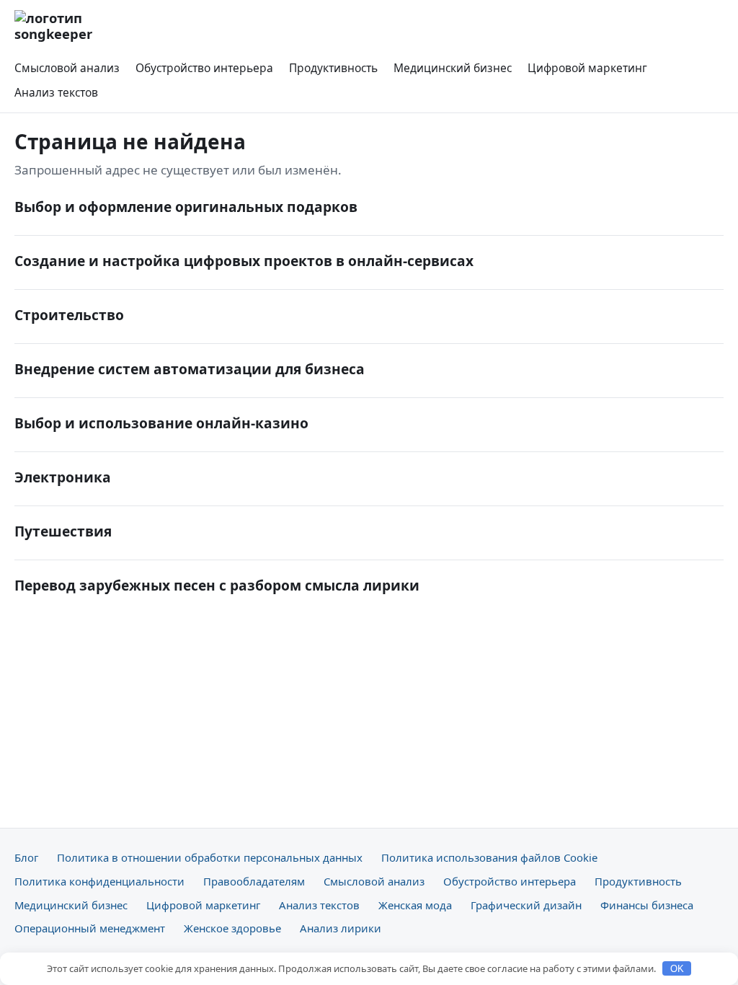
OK (677, 968)
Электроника (62, 477)
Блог (26, 857)
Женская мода (415, 905)
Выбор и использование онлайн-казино (161, 423)
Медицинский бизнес (453, 68)
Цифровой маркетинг (587, 68)
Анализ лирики (340, 928)
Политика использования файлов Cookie (489, 857)
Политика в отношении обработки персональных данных (210, 857)
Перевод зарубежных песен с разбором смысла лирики (216, 585)
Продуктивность (333, 68)
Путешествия (63, 531)
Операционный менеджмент (89, 928)
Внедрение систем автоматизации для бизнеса (189, 369)
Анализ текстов (56, 92)
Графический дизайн (526, 905)
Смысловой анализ (67, 68)
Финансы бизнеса (646, 905)
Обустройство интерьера (204, 68)
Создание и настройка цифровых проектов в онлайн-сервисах (244, 260)
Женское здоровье (232, 928)
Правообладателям (254, 881)
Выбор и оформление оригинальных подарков (185, 206)
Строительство (69, 314)
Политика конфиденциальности (99, 881)
